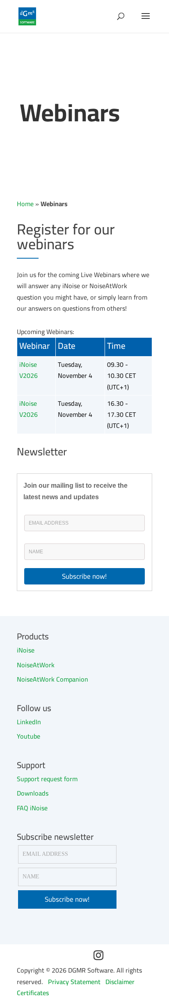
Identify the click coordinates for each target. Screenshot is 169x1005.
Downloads (32, 793)
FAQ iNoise (32, 808)
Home (25, 204)
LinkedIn (29, 722)
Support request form (47, 779)
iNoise (25, 650)
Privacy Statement (74, 981)
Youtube (28, 736)
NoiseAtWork (36, 665)
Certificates (33, 993)
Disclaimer (120, 981)
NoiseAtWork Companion (52, 679)
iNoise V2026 (28, 370)
